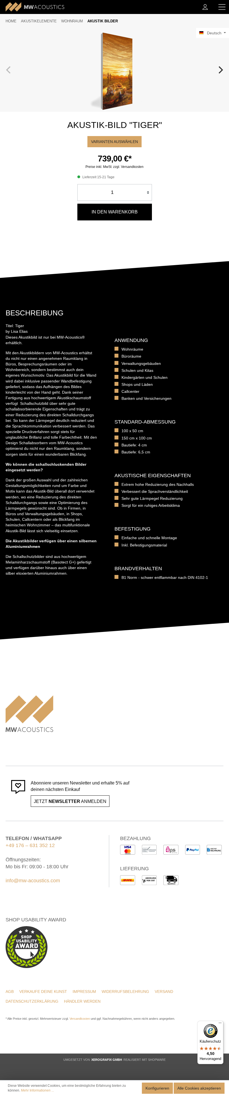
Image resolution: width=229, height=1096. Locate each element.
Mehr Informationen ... (37, 1090)
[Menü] (222, 7)
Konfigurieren (157, 1088)
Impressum (84, 991)
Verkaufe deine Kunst (43, 991)
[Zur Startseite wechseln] (35, 7)
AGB (10, 991)
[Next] (220, 70)
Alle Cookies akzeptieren (199, 1088)
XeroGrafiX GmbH (106, 1059)
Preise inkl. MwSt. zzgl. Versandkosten (114, 167)
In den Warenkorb (115, 212)
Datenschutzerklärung (32, 1001)
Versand (164, 991)
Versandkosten (80, 1018)
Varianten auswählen (114, 141)
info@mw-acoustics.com (33, 880)
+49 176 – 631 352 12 (30, 845)
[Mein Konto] (205, 7)
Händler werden (82, 1001)
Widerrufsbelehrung (125, 991)
